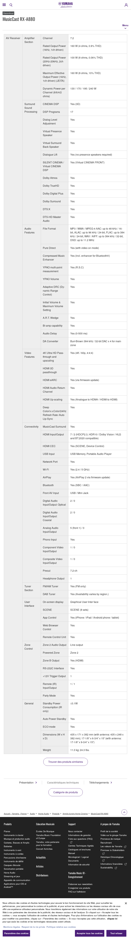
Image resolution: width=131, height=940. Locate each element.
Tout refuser (116, 933)
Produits (55, 813)
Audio (32, 813)
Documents (73, 860)
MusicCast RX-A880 (99, 813)
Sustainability (106, 867)
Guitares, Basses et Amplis (16, 842)
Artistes (39, 866)
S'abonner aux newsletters (80, 884)
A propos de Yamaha (110, 824)
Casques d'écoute (12, 865)
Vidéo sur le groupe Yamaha (113, 835)
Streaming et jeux (12, 876)
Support (72, 824)
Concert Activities (44, 848)
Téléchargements (99, 782)
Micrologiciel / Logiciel (78, 856)
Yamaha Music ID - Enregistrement (77, 875)
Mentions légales (11, 926)
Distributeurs (42, 875)
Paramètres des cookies (16, 933)
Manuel (71, 853)
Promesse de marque (110, 838)
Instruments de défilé (13, 861)
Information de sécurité (78, 864)
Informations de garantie (79, 835)
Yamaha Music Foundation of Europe (48, 837)
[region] (65, 919)
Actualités (41, 857)
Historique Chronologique (111, 856)
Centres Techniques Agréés (81, 845)
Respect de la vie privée (33, 926)
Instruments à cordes (13, 853)
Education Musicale (45, 824)
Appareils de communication (17, 880)
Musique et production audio (17, 838)
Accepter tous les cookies (90, 933)
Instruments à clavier (13, 835)
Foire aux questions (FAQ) (80, 838)
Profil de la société (109, 831)
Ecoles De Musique (45, 831)
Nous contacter (75, 831)
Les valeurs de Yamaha (111, 846)
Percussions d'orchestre (15, 857)
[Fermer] (125, 903)
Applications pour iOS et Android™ (15, 885)
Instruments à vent (12, 850)
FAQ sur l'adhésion (77, 891)
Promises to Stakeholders (112, 850)
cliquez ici (112, 918)
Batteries (8, 846)
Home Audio (43, 813)
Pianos (7, 831)
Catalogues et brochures (79, 849)
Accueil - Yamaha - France (15, 813)
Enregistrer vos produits (79, 887)
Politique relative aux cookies (61, 926)
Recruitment (106, 842)
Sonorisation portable (13, 868)
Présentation (26, 782)
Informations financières (111, 863)
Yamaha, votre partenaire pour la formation (47, 843)
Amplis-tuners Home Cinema (75, 813)
